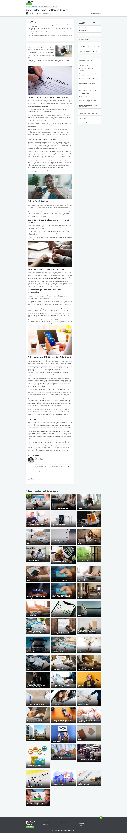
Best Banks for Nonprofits (85, 96)
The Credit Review (30, 2)
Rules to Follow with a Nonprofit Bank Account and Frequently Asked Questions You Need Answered (88, 92)
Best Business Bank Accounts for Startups (88, 60)
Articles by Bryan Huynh (39, 471)
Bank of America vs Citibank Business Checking (87, 69)
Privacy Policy (45, 824)
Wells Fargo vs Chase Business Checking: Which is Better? (88, 79)
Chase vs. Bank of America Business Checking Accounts (87, 65)
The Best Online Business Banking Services (89, 43)
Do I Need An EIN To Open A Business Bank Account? (89, 47)
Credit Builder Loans (34, 6)
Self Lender (82, 30)
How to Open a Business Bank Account (88, 51)
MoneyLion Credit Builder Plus (87, 34)
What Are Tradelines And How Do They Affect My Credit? (88, 118)
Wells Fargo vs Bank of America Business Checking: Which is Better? (88, 74)
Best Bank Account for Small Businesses (88, 83)
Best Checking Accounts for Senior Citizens (89, 87)
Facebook (81, 823)
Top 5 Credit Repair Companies (86, 122)
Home (27, 6)
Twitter (80, 825)
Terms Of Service (64, 822)
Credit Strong (83, 27)
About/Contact (45, 822)
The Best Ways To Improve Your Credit (88, 113)
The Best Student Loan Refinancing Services (89, 110)
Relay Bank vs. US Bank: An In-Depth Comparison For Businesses (87, 101)
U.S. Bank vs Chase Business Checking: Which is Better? (88, 106)
